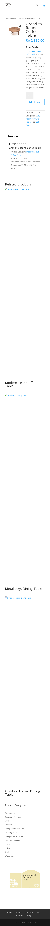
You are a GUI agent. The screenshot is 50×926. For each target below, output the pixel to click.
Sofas (7, 848)
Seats (7, 844)
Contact (20, 915)
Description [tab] (13, 136)
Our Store (29, 912)
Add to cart (35, 102)
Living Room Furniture (14, 836)
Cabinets (8, 824)
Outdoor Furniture (12, 840)
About (18, 912)
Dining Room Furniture (14, 828)
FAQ (38, 912)
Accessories (10, 813)
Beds (7, 821)
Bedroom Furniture (13, 817)
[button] (20, 26)
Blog (29, 915)
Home (7, 19)
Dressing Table (11, 832)
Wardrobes (9, 856)
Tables (13, 19)
